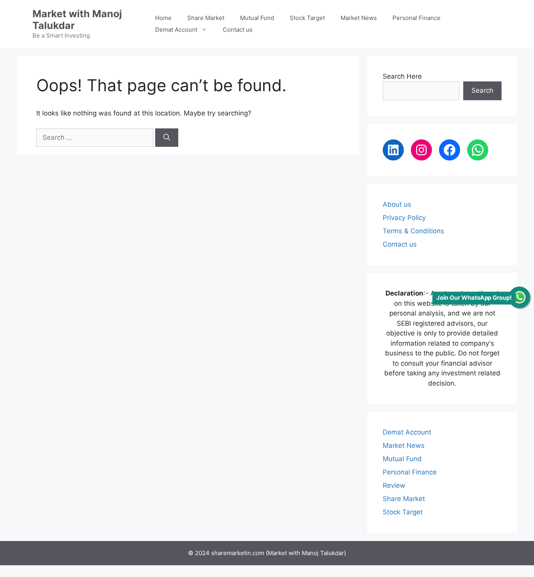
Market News (358, 18)
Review (394, 485)
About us (397, 204)
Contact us (238, 29)
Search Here (402, 76)
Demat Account (176, 29)
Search (482, 90)
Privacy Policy (404, 218)
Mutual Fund (257, 18)
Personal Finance (416, 18)
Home (163, 18)
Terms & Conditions (413, 231)
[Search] (166, 137)
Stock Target (307, 18)
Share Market (205, 18)
